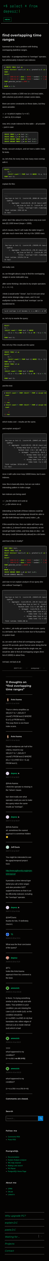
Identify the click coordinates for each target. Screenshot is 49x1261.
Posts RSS (12, 1140)
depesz (14, 773)
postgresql (35, 668)
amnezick (15, 988)
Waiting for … (12, 1236)
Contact (9, 1250)
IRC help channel (14, 1163)
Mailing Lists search (15, 1166)
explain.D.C (11, 1222)
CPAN (10, 1189)
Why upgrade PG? (15, 1215)
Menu (7, 19)
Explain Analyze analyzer (17, 1160)
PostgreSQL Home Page (17, 1171)
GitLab (10, 1192)
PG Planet (11, 1168)
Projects (9, 1243)
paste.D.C (10, 1229)
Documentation (13, 1157)
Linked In (11, 1194)
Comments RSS (14, 1137)
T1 (12, 934)
